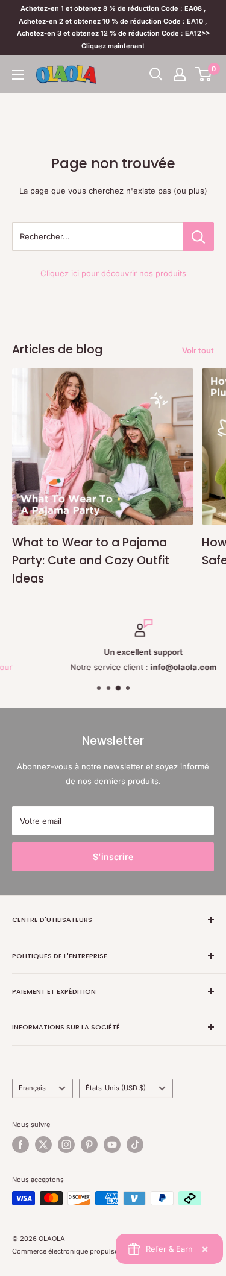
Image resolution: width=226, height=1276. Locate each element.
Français (32, 1088)
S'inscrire (113, 856)
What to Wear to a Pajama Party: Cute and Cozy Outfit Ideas (90, 560)
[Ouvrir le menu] (18, 75)
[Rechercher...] (198, 236)
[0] (204, 74)
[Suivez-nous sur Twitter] (43, 1144)
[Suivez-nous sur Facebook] (20, 1144)
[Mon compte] (180, 74)
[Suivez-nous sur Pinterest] (89, 1144)
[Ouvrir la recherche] (156, 74)
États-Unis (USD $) (116, 1088)
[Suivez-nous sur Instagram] (66, 1144)
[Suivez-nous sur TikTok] (135, 1144)
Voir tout (198, 350)
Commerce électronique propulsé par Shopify (84, 1251)
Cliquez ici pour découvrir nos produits (113, 273)
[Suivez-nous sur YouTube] (112, 1144)
